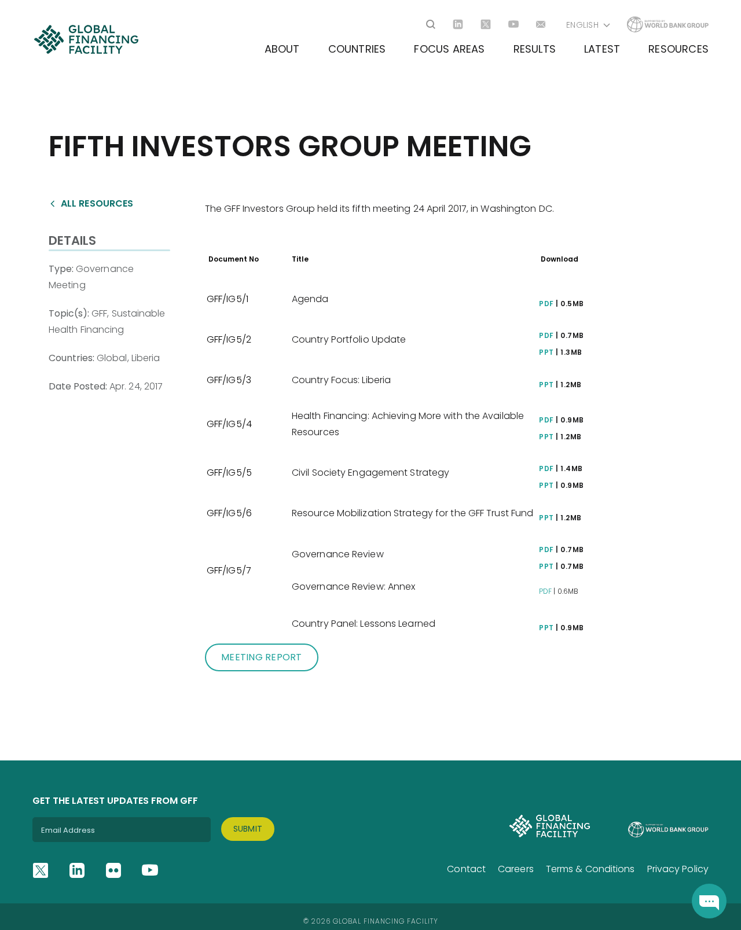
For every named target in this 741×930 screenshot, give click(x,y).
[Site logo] (86, 39)
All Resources (97, 203)
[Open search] (430, 24)
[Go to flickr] (113, 870)
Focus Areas (449, 49)
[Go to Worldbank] (668, 24)
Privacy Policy (678, 869)
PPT (546, 352)
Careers (516, 869)
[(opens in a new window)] (709, 901)
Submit (248, 829)
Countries (357, 49)
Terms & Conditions (590, 869)
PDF (546, 303)
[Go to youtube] (513, 24)
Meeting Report (261, 657)
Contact (466, 869)
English (582, 25)
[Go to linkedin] (458, 24)
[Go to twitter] (485, 24)
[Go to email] (541, 24)
